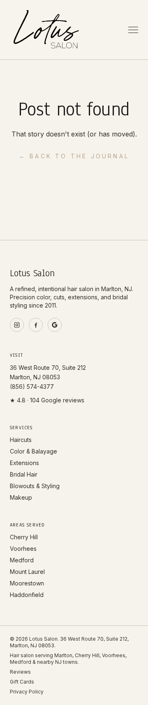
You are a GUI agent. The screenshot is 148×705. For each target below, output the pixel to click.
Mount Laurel (27, 571)
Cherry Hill (24, 536)
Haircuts (21, 439)
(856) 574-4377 (32, 386)
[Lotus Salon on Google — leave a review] (55, 325)
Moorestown (27, 583)
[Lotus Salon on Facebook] (36, 325)
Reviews (20, 672)
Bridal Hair (23, 474)
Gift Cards (22, 682)
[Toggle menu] (133, 30)
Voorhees (23, 548)
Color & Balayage (33, 451)
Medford (22, 560)
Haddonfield (27, 594)
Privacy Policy (27, 692)
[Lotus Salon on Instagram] (17, 325)
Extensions (24, 462)
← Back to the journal (74, 156)
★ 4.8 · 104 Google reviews (47, 400)
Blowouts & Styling (35, 485)
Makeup (21, 497)
